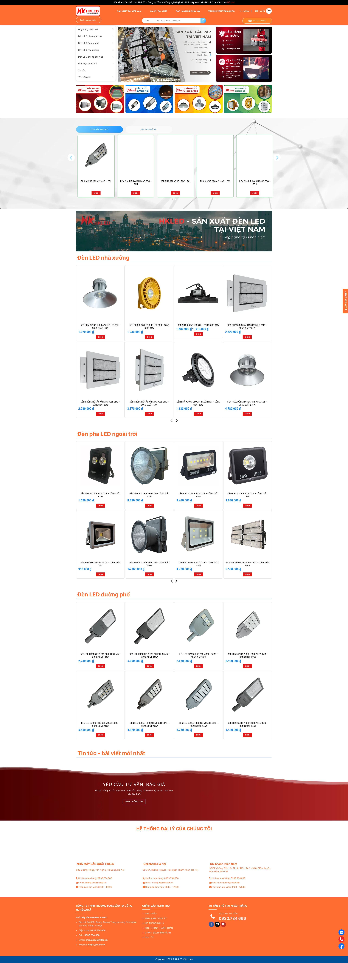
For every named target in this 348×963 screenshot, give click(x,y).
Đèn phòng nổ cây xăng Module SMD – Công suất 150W (149, 403)
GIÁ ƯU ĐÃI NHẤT (158, 11)
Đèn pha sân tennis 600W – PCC (102, 181)
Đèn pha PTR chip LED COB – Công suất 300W (198, 495)
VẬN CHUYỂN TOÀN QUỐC (221, 11)
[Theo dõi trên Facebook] (211, 924)
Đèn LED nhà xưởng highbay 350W (142, 183)
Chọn (102, 193)
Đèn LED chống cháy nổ (90, 56)
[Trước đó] (172, 421)
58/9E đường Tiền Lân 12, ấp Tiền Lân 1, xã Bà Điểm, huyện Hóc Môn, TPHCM (239, 870)
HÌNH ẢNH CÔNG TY (156, 918)
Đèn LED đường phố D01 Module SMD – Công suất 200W (149, 724)
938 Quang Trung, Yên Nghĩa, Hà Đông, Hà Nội (100, 869)
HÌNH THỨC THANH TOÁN (159, 928)
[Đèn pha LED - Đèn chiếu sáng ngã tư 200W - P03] (221, 156)
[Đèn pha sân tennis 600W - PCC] (102, 156)
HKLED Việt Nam (184, 959)
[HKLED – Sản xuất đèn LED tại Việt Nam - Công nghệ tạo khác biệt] (89, 11)
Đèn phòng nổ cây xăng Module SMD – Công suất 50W (100, 403)
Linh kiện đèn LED (87, 63)
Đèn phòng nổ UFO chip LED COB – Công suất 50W (149, 326)
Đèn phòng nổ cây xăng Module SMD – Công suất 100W (247, 326)
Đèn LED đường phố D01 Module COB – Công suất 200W (100, 724)
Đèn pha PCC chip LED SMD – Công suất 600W (149, 495)
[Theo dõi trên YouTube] (223, 924)
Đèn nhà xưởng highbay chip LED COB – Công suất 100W (100, 326)
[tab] (99, 129)
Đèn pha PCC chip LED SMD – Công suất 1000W (149, 564)
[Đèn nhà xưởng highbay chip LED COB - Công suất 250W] (247, 370)
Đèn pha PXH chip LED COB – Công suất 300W (198, 564)
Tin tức (81, 70)
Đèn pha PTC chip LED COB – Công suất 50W (248, 495)
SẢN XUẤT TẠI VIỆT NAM (129, 11)
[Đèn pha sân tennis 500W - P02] (181, 156)
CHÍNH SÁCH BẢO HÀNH (158, 932)
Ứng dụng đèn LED (88, 29)
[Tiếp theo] (176, 421)
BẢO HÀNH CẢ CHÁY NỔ (187, 11)
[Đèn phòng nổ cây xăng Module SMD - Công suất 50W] (100, 370)
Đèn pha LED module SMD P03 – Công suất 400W (247, 564)
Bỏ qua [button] (230, 2)
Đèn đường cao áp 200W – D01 (261, 181)
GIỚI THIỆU (151, 913)
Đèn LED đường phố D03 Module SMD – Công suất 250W (198, 724)
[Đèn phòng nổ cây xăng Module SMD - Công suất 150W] (149, 370)
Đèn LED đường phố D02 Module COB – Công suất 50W (198, 655)
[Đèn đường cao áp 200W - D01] (261, 156)
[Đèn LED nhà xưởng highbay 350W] (141, 156)
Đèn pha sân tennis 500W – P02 (181, 181)
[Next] (210, 55)
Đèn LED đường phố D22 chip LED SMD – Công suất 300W (149, 655)
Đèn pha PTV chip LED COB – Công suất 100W (100, 495)
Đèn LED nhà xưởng (88, 50)
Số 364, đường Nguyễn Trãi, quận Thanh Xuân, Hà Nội (170, 869)
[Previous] (121, 55)
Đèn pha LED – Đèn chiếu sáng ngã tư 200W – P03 (221, 183)
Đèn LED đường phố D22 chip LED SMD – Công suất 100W (100, 655)
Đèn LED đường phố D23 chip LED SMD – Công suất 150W (248, 724)
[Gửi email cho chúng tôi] (217, 924)
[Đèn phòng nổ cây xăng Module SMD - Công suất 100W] (247, 293)
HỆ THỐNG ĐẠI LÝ (154, 923)
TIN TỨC (149, 937)
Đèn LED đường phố (88, 43)
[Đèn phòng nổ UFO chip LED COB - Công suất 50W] (149, 293)
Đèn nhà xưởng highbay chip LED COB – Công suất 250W (247, 403)
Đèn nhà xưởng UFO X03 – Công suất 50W (198, 325)
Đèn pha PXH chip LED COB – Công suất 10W (100, 564)
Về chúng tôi (84, 77)
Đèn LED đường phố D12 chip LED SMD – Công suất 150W (248, 655)
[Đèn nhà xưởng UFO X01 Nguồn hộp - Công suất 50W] (198, 370)
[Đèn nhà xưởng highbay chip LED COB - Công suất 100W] (100, 293)
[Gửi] (203, 20)
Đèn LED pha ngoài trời (90, 36)
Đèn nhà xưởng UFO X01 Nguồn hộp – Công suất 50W (198, 403)
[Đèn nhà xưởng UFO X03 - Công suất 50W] (198, 293)
